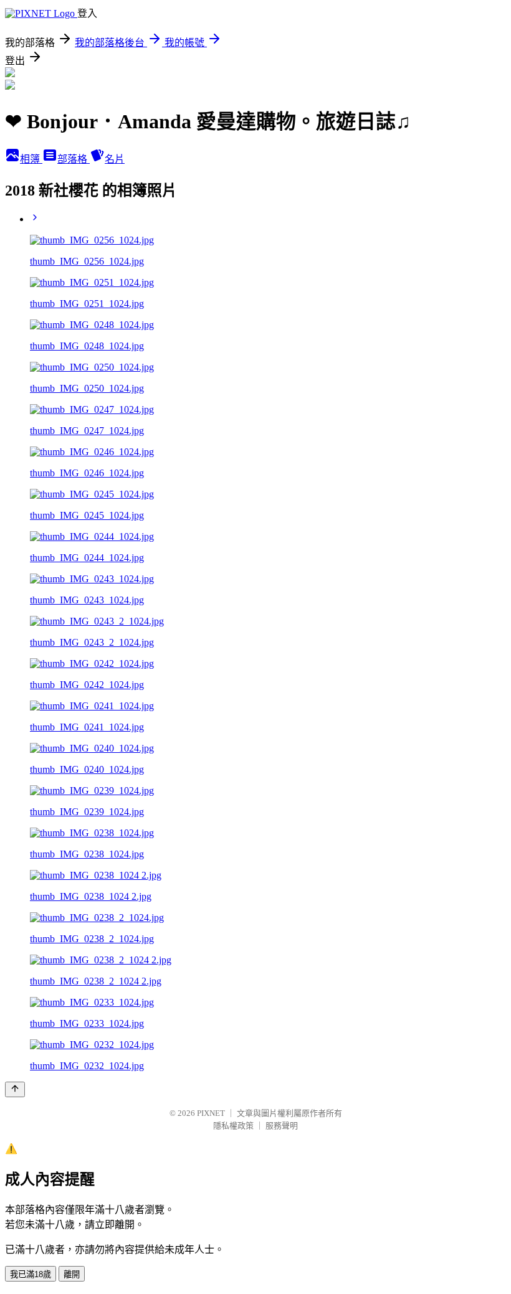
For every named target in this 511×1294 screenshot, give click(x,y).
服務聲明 (281, 1125)
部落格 (73, 159)
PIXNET (211, 1113)
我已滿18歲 (30, 1274)
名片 (115, 159)
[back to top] (15, 1089)
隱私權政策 (233, 1125)
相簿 (31, 159)
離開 (72, 1274)
